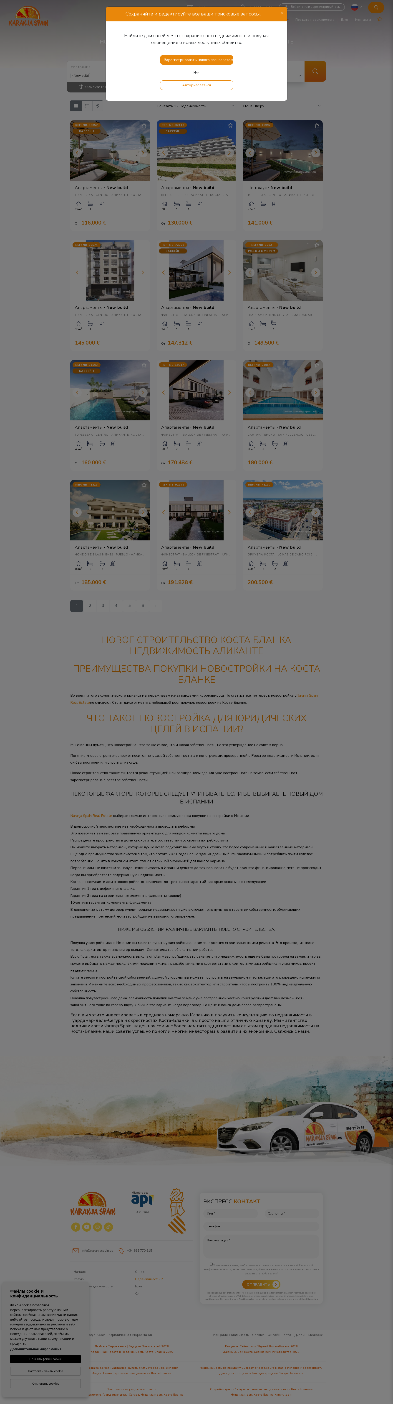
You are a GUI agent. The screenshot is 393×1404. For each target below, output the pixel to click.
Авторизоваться (196, 85)
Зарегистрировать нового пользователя (198, 59)
